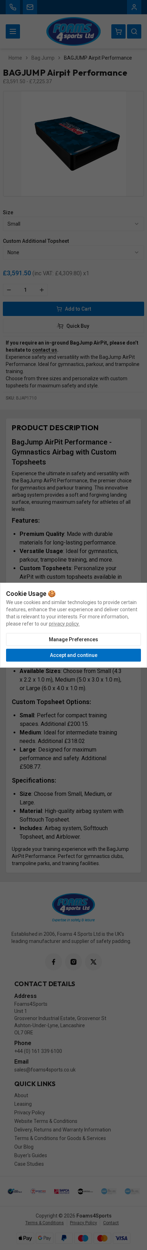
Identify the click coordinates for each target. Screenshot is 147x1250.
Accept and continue (73, 655)
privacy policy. (64, 624)
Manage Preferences (73, 639)
